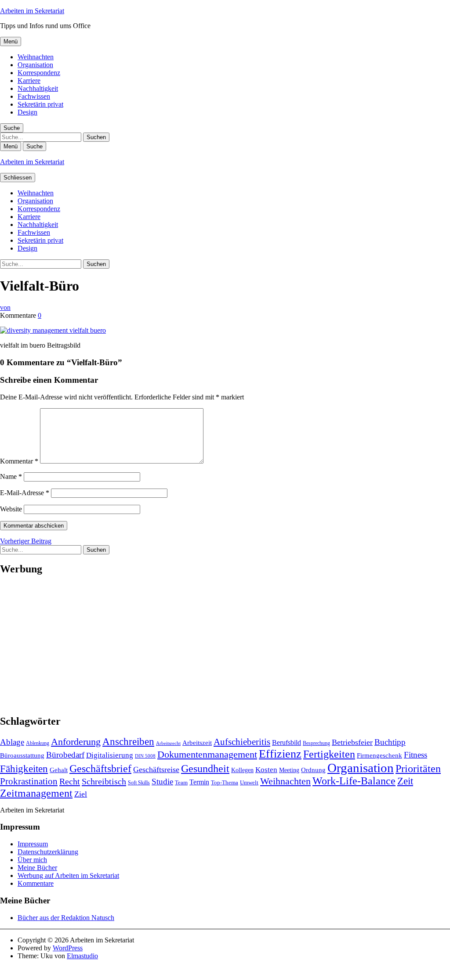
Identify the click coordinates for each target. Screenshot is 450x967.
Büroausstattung (22, 755)
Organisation (35, 64)
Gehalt (59, 769)
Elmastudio (82, 956)
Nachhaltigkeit (38, 88)
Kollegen (242, 769)
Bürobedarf (65, 754)
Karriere (29, 80)
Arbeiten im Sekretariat (32, 10)
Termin (199, 782)
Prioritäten (418, 768)
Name (11, 476)
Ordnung (313, 769)
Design (27, 112)
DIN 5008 (145, 756)
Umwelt (249, 782)
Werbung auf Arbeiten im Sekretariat (68, 875)
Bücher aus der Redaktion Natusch (66, 917)
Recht (69, 781)
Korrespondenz (39, 72)
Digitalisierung (109, 755)
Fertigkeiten (329, 754)
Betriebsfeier (352, 742)
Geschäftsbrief (100, 768)
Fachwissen (34, 96)
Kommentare (36, 883)
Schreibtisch (104, 781)
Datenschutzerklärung (48, 852)
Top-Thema (224, 782)
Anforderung (76, 741)
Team (181, 782)
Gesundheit (205, 768)
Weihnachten (36, 57)
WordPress (68, 948)
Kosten (266, 770)
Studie (162, 781)
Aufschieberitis (242, 742)
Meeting (289, 769)
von (5, 307)
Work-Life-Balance (354, 781)
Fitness (415, 754)
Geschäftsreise (156, 769)
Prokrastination (29, 781)
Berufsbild (286, 742)
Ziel (80, 794)
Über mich (32, 859)
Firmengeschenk (379, 755)
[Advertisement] (225, 645)
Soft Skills (139, 783)
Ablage (12, 742)
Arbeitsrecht (168, 743)
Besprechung (316, 743)
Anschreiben (128, 741)
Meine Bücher (37, 867)
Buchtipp (390, 742)
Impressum (33, 844)
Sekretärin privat (40, 104)
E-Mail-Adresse (24, 492)
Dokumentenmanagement (207, 754)
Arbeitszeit (197, 742)
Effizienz (280, 754)
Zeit (405, 781)
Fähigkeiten (24, 768)
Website (11, 509)
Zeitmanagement (36, 793)
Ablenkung (37, 743)
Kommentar (19, 461)
